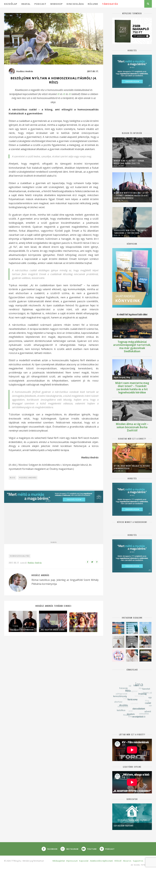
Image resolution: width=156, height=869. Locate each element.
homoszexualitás (20, 556)
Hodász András (24, 71)
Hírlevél (117, 860)
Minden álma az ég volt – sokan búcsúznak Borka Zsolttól (129, 162)
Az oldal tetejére (140, 865)
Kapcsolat (83, 860)
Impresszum (72, 860)
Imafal (25, 3)
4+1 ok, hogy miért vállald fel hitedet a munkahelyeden (132, 467)
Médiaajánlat (59, 860)
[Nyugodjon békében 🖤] (132, 642)
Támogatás (110, 3)
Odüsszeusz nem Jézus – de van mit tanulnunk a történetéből (131, 231)
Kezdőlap (10, 3)
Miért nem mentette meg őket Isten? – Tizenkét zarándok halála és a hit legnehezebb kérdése (131, 195)
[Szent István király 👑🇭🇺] (132, 628)
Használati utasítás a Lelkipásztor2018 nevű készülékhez (23, 629)
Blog (12, 478)
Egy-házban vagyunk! (123, 825)
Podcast (40, 3)
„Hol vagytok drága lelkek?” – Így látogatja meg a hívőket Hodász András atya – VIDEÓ (53, 629)
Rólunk (93, 3)
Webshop (56, 3)
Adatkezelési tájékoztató (101, 860)
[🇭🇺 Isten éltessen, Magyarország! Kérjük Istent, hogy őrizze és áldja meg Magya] (118, 628)
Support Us (138, 860)
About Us (127, 860)
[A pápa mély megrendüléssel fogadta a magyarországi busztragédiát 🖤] (118, 642)
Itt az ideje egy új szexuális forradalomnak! (83, 629)
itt (58, 94)
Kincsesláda (75, 3)
